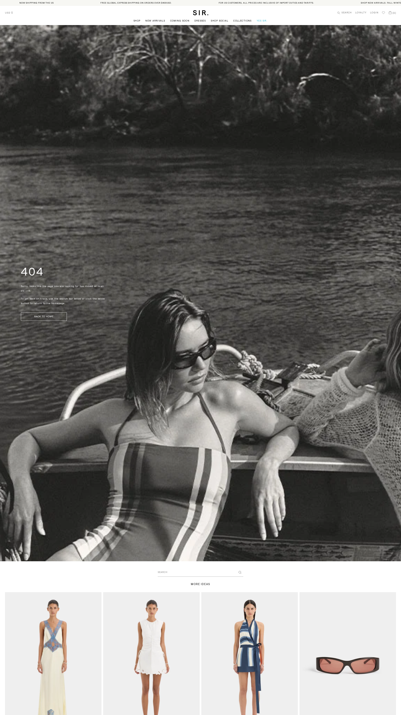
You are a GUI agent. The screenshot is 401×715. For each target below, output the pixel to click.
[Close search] (240, 572)
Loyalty (361, 12)
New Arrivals (155, 21)
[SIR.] (200, 12)
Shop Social (219, 21)
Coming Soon (180, 21)
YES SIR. (262, 21)
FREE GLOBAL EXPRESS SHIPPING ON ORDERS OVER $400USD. (136, 3)
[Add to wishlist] (96, 597)
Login (374, 12)
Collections (242, 21)
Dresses (200, 21)
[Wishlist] (383, 12)
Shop (137, 21)
